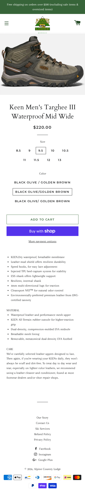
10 (53, 150)
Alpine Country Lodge (47, 469)
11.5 (36, 160)
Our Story (42, 417)
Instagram (44, 454)
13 (59, 160)
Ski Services (42, 428)
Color (42, 173)
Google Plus (45, 459)
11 (24, 160)
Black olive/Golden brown (42, 191)
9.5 (40, 150)
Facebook (44, 448)
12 (49, 160)
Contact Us (42, 423)
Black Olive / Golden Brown (42, 182)
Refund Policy (42, 434)
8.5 (18, 150)
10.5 (65, 150)
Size (42, 141)
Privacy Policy (42, 439)
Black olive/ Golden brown (42, 201)
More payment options (42, 241)
